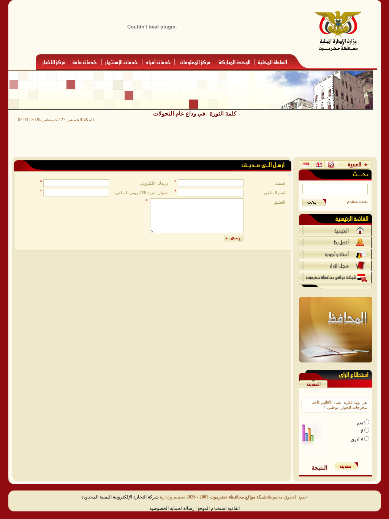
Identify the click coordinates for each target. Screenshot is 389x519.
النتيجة (319, 467)
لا (362, 431)
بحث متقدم (357, 201)
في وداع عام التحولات (179, 113)
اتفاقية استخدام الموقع (219, 508)
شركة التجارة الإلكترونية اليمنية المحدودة (120, 497)
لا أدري (357, 439)
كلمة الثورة (223, 113)
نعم (360, 423)
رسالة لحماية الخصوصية (171, 508)
